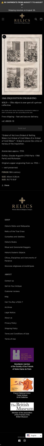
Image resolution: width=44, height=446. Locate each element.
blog (6, 297)
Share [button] (6, 185)
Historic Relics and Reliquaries (17, 226)
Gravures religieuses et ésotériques (19, 266)
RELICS (24, 437)
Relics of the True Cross (14, 231)
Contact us (9, 281)
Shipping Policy (11, 328)
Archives (8, 307)
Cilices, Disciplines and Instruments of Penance (20, 259)
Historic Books (11, 242)
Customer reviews (12, 291)
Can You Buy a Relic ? (14, 302)
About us (8, 318)
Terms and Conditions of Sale (17, 334)
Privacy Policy (10, 323)
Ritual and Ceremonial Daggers (17, 247)
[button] (3, 19)
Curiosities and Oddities (15, 237)
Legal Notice (10, 312)
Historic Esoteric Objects (15, 252)
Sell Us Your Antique (13, 286)
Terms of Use (10, 339)
